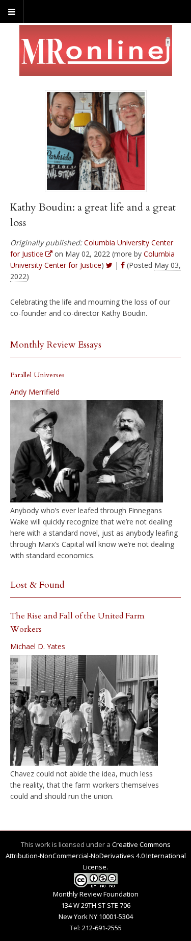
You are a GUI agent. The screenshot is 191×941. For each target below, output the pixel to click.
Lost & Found (37, 585)
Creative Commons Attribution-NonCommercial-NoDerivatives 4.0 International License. (96, 855)
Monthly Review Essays (55, 344)
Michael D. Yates (37, 646)
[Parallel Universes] (86, 451)
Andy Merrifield (35, 392)
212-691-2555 (102, 927)
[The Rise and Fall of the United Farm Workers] (84, 710)
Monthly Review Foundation (96, 894)
